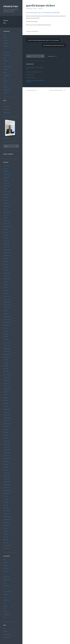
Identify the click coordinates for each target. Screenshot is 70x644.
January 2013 (6, 246)
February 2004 (6, 510)
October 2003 (6, 522)
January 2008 (6, 377)
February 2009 (6, 342)
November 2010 (7, 304)
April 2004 (5, 505)
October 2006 (6, 420)
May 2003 (5, 536)
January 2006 (6, 447)
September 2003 (7, 525)
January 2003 (6, 548)
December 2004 (7, 481)
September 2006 (7, 423)
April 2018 (5, 200)
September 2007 (7, 389)
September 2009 (7, 322)
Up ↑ (65, 90)
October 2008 (6, 351)
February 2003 (6, 545)
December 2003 (7, 516)
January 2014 (6, 220)
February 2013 (6, 244)
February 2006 (6, 444)
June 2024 (5, 180)
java (4, 63)
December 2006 (7, 415)
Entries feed (6, 106)
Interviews (5, 60)
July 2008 (5, 360)
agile (4, 34)
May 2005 (5, 467)
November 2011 (7, 278)
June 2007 (5, 397)
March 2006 (6, 441)
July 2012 (5, 261)
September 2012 (7, 255)
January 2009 (6, 345)
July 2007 (5, 394)
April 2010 (5, 310)
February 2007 (6, 409)
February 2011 (6, 296)
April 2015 (5, 209)
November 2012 (7, 249)
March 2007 (6, 406)
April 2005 (5, 470)
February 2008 (6, 374)
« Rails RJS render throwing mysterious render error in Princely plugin (43, 40)
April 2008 (5, 368)
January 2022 (6, 186)
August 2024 (6, 177)
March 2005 (6, 473)
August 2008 (6, 357)
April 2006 (5, 438)
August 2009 (6, 325)
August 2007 (6, 391)
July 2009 (5, 328)
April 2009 (5, 336)
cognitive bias (6, 52)
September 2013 (7, 226)
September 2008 (7, 354)
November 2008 (7, 348)
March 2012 (6, 270)
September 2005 (7, 458)
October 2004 (6, 487)
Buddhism (5, 46)
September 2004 (7, 490)
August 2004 (6, 493)
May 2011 (5, 287)
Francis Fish (10, 6)
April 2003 (5, 539)
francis (40, 8)
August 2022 (6, 183)
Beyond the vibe (29, 74)
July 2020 (5, 197)
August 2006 (6, 426)
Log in (4, 103)
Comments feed (6, 109)
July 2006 (5, 429)
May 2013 (5, 235)
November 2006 (7, 418)
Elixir (4, 58)
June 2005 (5, 464)
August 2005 (6, 461)
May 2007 (5, 400)
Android (5, 37)
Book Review (6, 43)
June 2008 (5, 362)
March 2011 (6, 293)
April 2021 (5, 188)
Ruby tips (5, 81)
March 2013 (6, 241)
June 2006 (5, 432)
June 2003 (5, 534)
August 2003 (6, 528)
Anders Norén (58, 90)
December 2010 (7, 302)
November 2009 (7, 316)
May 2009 (5, 333)
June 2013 (5, 232)
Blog (4, 23)
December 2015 (7, 206)
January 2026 (6, 165)
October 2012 (6, 252)
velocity (5, 92)
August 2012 (6, 258)
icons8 (55, 56)
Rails (4, 78)
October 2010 (6, 307)
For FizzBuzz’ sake (30, 77)
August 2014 (6, 215)
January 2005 (6, 478)
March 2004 (6, 507)
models (5, 72)
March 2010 (6, 313)
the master (5, 86)
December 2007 (7, 380)
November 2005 (7, 452)
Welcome (5, 20)
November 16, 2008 (31, 8)
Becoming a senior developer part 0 (34, 71)
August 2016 (6, 203)
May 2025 (5, 168)
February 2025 (6, 174)
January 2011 (6, 299)
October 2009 (6, 319)
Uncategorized (6, 89)
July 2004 (5, 496)
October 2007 (6, 386)
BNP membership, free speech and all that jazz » (54, 45)
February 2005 (6, 476)
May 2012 (5, 267)
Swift (4, 84)
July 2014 (5, 217)
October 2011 (6, 281)
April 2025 (5, 171)
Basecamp (5, 40)
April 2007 (5, 403)
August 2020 (6, 194)
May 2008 (5, 365)
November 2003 (7, 519)
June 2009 (5, 331)
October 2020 (6, 191)
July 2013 (5, 229)
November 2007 (7, 383)
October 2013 (6, 223)
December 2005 (7, 449)
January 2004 (6, 513)
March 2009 (6, 339)
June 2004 (5, 499)
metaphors (5, 69)
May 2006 (5, 435)
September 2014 (7, 212)
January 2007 (6, 412)
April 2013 (5, 238)
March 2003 (6, 542)
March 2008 (6, 371)
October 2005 (6, 455)
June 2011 (5, 284)
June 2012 (5, 264)
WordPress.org (6, 112)
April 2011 (5, 290)
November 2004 (7, 484)
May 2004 (5, 502)
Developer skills (7, 55)
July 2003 (5, 531)
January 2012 (6, 275)
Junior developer (7, 66)
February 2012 (6, 273)
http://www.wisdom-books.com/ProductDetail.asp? (40, 12)
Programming (6, 75)
